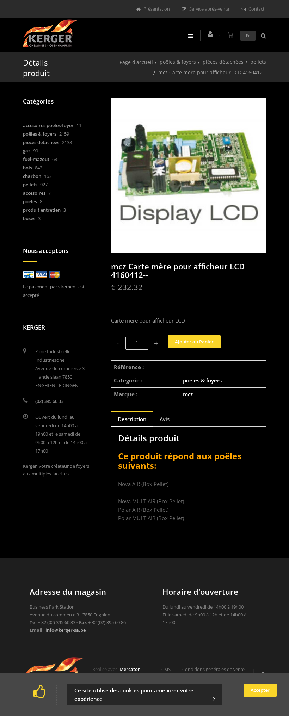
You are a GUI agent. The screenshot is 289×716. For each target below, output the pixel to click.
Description (132, 419)
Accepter (260, 690)
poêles (30, 201)
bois (27, 167)
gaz (26, 151)
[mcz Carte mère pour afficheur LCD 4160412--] (188, 103)
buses (29, 218)
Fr (248, 35)
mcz (188, 394)
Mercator (129, 669)
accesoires (34, 193)
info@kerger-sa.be (65, 630)
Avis (165, 419)
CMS (166, 669)
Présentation (156, 9)
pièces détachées (223, 61)
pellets (258, 61)
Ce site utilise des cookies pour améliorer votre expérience (133, 694)
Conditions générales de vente (213, 669)
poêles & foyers (178, 61)
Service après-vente (209, 9)
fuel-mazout (36, 159)
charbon (32, 176)
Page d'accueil (136, 62)
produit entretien (42, 210)
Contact (256, 9)
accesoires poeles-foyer (48, 125)
